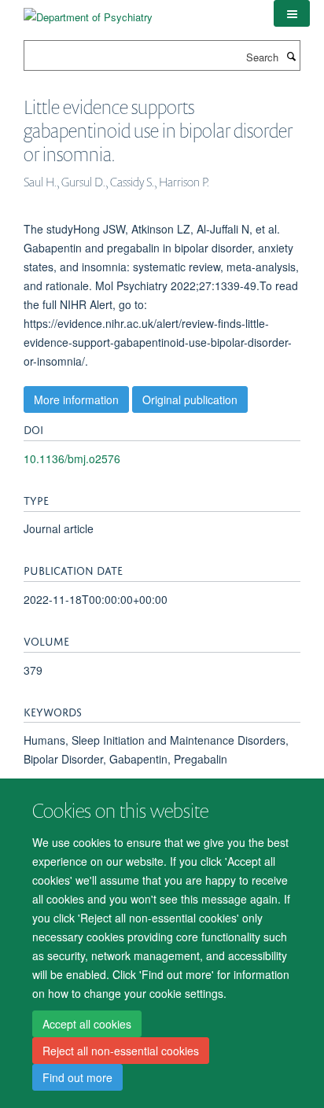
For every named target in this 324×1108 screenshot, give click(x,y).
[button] (292, 13)
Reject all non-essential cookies (120, 1050)
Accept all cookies (86, 1024)
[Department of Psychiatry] (88, 11)
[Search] (291, 55)
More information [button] (76, 399)
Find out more (77, 1077)
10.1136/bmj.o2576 (72, 458)
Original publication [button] (189, 399)
